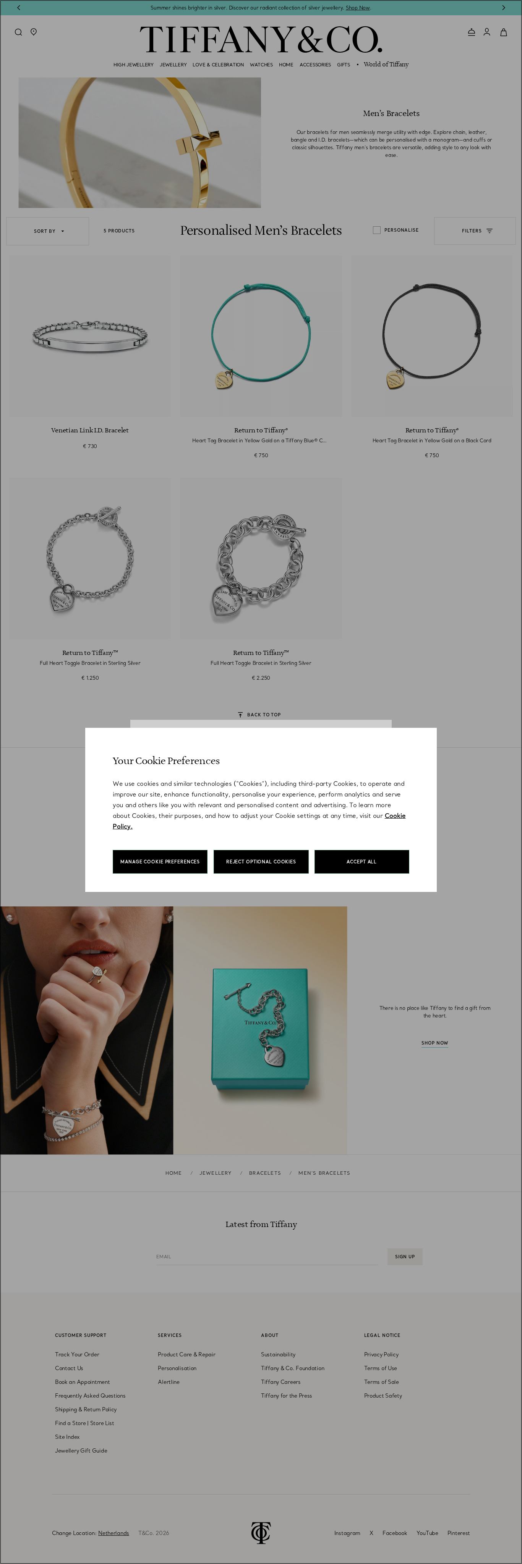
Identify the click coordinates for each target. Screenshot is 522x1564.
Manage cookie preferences (160, 861)
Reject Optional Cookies (261, 861)
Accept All (362, 861)
